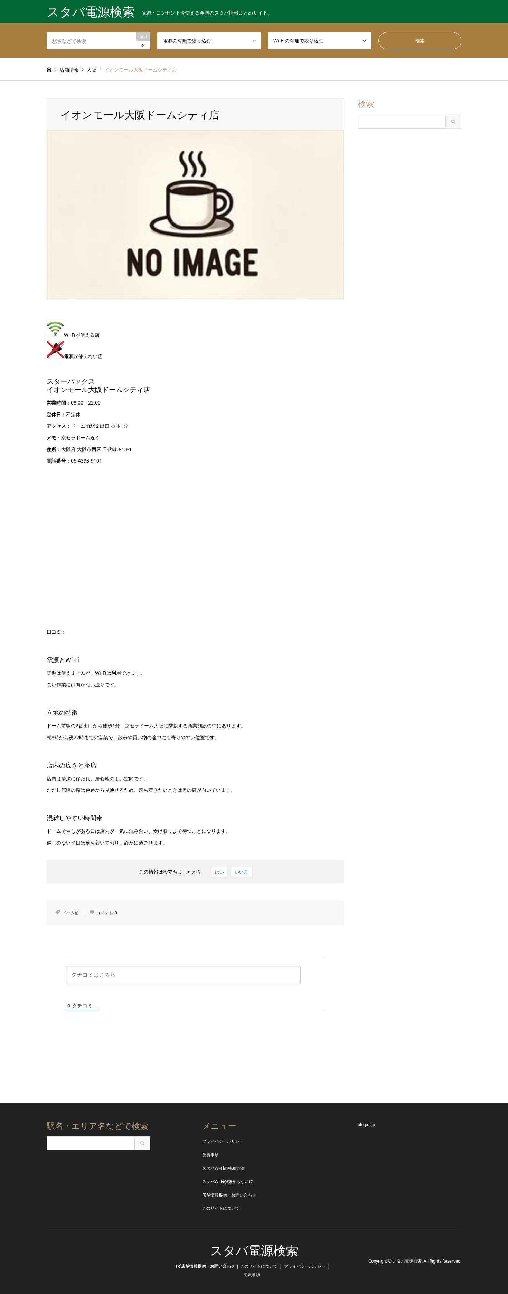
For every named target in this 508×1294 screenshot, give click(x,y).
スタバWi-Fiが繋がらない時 (227, 1181)
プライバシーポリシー (223, 1141)
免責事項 (210, 1155)
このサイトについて (220, 1208)
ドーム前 (70, 913)
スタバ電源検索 (254, 1251)
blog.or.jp (366, 1125)
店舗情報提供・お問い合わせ (229, 1195)
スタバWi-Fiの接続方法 (223, 1168)
